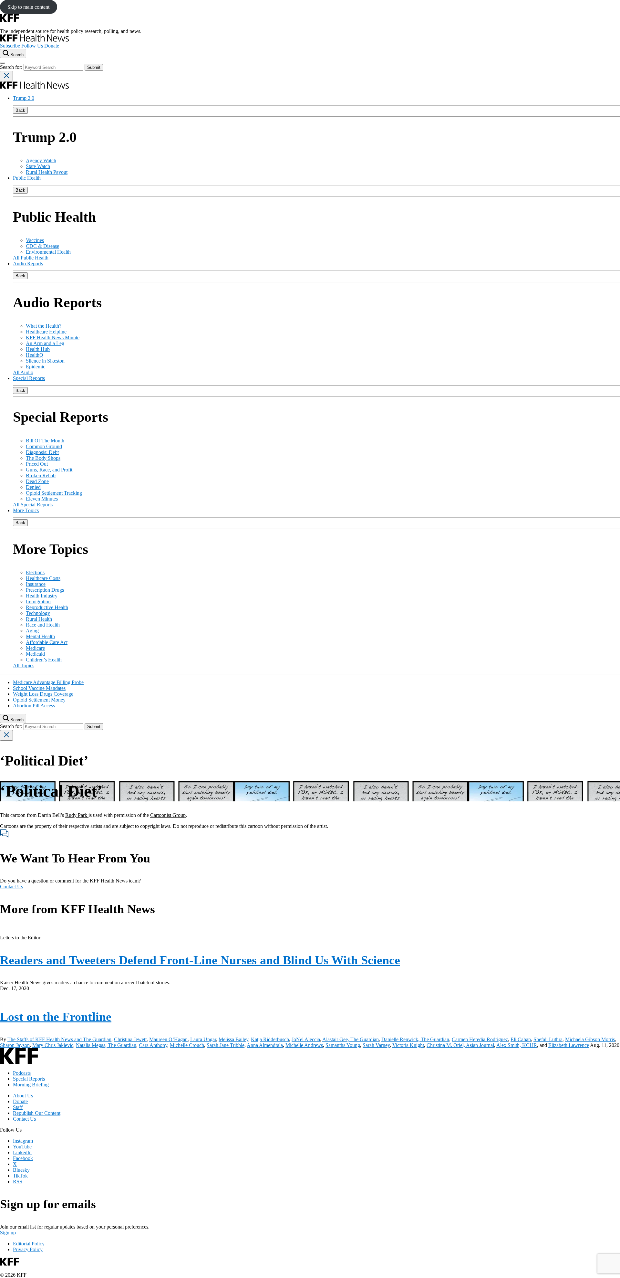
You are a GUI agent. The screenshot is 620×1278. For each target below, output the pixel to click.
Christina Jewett (130, 1039)
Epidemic (35, 366)
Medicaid (35, 654)
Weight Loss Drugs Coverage (43, 694)
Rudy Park (76, 815)
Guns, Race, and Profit (49, 469)
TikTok (20, 1175)
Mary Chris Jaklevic (52, 1045)
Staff (18, 1107)
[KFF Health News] (34, 40)
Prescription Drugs (45, 590)
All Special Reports (33, 504)
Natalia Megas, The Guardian (106, 1045)
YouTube (22, 1146)
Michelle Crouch (187, 1045)
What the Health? (43, 326)
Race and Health (43, 625)
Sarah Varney (376, 1045)
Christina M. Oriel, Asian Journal (460, 1045)
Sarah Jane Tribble (225, 1045)
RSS (17, 1181)
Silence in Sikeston (45, 361)
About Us (23, 1095)
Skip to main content (28, 7)
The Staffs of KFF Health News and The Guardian (59, 1039)
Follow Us (32, 45)
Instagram (23, 1141)
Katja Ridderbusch (270, 1039)
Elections (35, 572)
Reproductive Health (47, 607)
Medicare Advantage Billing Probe (48, 682)
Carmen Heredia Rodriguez (480, 1039)
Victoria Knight (408, 1045)
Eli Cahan (521, 1039)
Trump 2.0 (23, 98)
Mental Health (40, 636)
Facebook (23, 1158)
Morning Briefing (31, 1084)
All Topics (23, 665)
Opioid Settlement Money (39, 699)
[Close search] (6, 76)
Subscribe (10, 45)
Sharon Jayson (15, 1045)
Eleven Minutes (42, 499)
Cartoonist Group (168, 815)
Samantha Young (343, 1045)
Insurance (36, 584)
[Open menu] (2, 63)
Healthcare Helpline (46, 331)
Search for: (12, 67)
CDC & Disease (42, 246)
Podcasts (22, 1073)
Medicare (35, 648)
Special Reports (29, 378)
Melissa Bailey (233, 1039)
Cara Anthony (153, 1045)
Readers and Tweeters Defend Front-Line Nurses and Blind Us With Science (200, 960)
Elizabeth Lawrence (568, 1045)
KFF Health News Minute (52, 337)
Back (20, 110)
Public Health (27, 178)
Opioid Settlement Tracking (54, 493)
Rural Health (39, 619)
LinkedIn (22, 1152)
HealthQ (34, 355)
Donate (51, 45)
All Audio (23, 372)
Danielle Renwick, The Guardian (415, 1039)
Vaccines (35, 240)
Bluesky (21, 1170)
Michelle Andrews (304, 1045)
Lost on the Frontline (55, 1016)
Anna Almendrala (265, 1045)
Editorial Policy (29, 1243)
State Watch (38, 166)
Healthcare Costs (43, 578)
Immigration (38, 601)
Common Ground (44, 446)
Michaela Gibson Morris (590, 1039)
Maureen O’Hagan (168, 1039)
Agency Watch (41, 160)
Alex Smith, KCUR (516, 1045)
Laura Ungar (203, 1039)
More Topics (26, 510)
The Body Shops (43, 458)
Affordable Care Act (46, 642)
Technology (38, 613)
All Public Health (30, 257)
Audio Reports (28, 263)
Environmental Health (48, 252)
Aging (32, 630)
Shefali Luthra (548, 1039)
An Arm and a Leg (45, 343)
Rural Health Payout (46, 172)
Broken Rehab (41, 475)
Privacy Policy (28, 1249)
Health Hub (38, 349)
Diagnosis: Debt (42, 452)
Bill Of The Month (45, 440)
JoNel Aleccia (306, 1039)
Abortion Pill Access (34, 705)
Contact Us (11, 886)
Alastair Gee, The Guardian (350, 1039)
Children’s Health (44, 659)
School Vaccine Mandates (39, 688)
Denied (33, 487)
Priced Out (37, 464)
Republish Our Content (36, 1113)
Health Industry (41, 595)
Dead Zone (37, 481)
